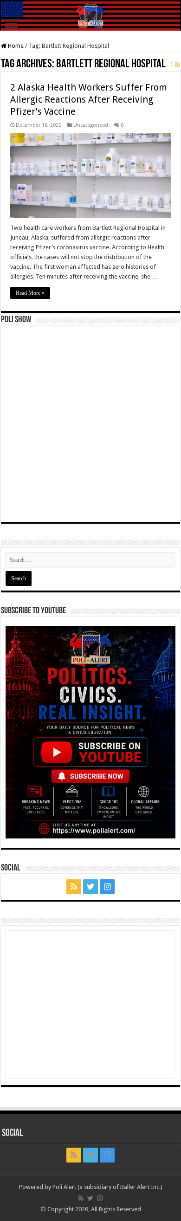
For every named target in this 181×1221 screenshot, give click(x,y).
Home (15, 45)
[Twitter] (90, 886)
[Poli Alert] (90, 16)
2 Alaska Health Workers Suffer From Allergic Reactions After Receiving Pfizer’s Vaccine (88, 99)
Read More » (30, 293)
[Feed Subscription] (177, 64)
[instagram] (107, 886)
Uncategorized (90, 125)
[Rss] (73, 886)
